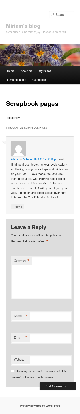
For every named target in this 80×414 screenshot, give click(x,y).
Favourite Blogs (16, 79)
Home (10, 71)
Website (19, 359)
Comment (21, 260)
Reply (17, 206)
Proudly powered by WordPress (40, 406)
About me (26, 71)
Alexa (14, 159)
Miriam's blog (23, 25)
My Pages (45, 71)
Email (20, 337)
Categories (39, 79)
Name (20, 315)
